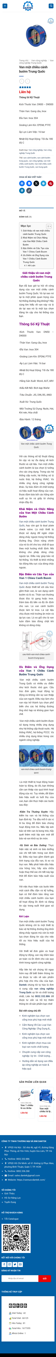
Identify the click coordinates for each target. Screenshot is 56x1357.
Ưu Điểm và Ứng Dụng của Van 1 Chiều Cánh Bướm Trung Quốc (36, 258)
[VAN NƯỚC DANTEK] (28, 6)
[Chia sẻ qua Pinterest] (50, 183)
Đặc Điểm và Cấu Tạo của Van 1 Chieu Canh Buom (36, 250)
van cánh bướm (29, 158)
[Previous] (19, 1105)
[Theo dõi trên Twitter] (15, 1264)
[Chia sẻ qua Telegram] (43, 183)
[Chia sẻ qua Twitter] (36, 183)
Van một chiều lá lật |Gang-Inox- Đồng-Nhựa (46, 1110)
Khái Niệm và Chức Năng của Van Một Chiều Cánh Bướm (35, 241)
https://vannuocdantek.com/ (31, 1179)
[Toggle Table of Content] (47, 226)
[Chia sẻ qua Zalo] (29, 183)
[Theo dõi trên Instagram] (9, 1264)
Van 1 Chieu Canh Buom (35, 578)
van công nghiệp (36, 161)
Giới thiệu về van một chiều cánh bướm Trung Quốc (36, 232)
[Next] (53, 1105)
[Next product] (21, 81)
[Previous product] (27, 81)
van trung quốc (41, 167)
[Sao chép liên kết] (29, 190)
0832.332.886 (42, 996)
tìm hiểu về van (33, 304)
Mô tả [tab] (22, 211)
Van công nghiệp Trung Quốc (36, 61)
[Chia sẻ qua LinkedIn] (22, 190)
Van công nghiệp (39, 60)
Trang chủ (23, 60)
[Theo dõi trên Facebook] (4, 1264)
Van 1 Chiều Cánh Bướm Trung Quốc (36, 672)
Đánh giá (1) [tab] (25, 217)
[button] (5, 6)
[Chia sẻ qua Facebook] (22, 183)
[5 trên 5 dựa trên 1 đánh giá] (36, 87)
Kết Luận (31, 265)
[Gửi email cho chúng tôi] (20, 1264)
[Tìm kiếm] (51, 6)
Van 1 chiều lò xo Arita (27, 1106)
